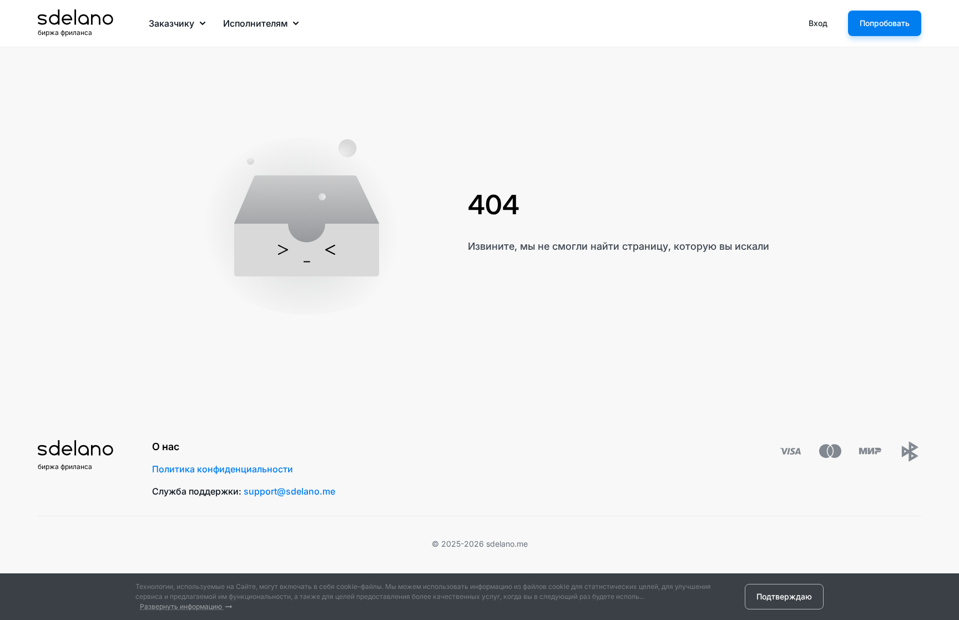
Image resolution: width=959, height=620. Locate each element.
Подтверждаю (784, 596)
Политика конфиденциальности (222, 469)
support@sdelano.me (289, 491)
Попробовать (885, 23)
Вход (818, 23)
